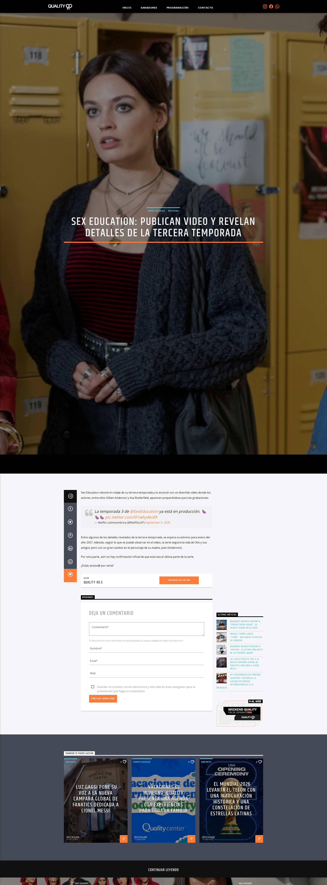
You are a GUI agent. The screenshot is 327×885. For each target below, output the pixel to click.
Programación (178, 7)
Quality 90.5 (93, 614)
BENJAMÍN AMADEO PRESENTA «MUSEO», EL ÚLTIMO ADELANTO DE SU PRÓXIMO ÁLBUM (246, 681)
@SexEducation (144, 542)
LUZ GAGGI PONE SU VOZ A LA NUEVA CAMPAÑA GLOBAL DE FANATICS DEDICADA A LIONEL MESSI (245, 695)
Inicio (126, 7)
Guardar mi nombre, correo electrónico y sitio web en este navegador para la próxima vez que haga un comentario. (146, 719)
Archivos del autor (179, 611)
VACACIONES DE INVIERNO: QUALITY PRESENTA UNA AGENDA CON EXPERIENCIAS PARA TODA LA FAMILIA (163, 830)
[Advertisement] (239, 581)
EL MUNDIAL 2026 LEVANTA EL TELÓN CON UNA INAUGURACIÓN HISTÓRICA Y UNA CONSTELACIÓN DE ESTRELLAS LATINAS (231, 830)
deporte (71, 793)
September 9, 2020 (157, 554)
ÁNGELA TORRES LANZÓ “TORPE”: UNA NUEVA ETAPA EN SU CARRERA (246, 669)
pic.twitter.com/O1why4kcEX (131, 548)
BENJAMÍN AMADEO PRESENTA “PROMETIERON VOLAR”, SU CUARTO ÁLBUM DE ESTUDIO (245, 656)
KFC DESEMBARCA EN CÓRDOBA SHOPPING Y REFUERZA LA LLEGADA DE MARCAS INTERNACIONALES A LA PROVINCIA (238, 713)
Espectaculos (156, 225)
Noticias (173, 225)
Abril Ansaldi (72, 868)
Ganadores (149, 7)
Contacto (205, 7)
